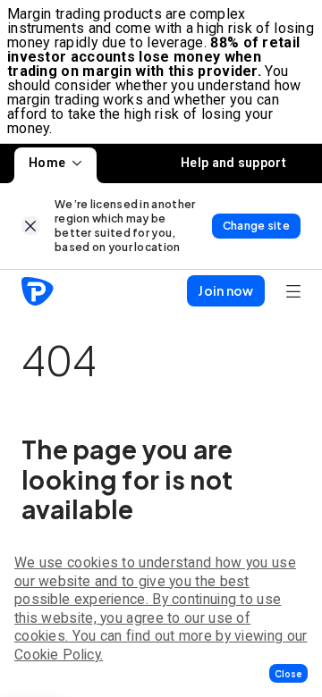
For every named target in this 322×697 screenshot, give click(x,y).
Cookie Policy (57, 654)
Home (47, 162)
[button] (288, 673)
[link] (30, 225)
